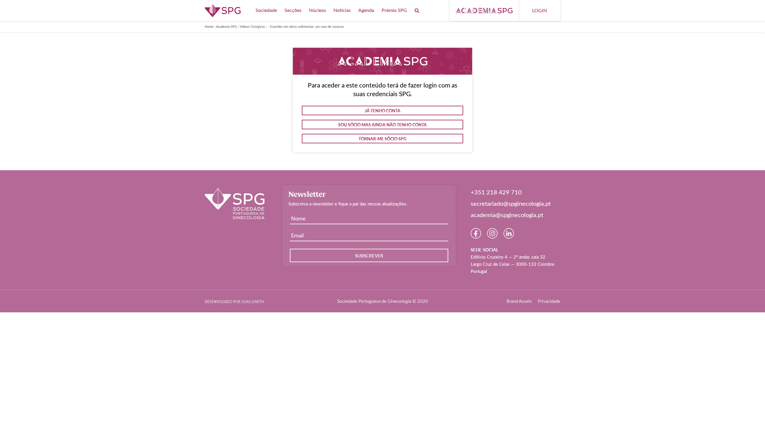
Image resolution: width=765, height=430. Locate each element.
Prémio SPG (394, 10)
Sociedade (266, 10)
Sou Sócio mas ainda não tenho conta (382, 125)
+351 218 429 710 (496, 192)
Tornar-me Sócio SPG (382, 139)
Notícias (342, 10)
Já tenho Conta (382, 110)
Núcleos (317, 10)
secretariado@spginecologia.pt (511, 203)
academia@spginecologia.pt (507, 215)
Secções (293, 10)
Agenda (366, 10)
